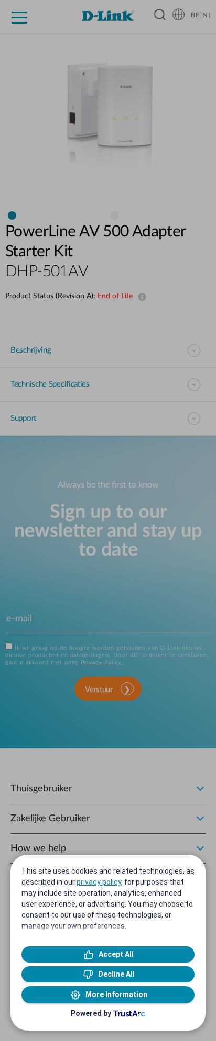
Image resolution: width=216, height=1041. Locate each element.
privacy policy (99, 882)
